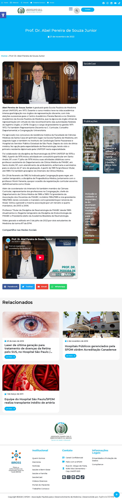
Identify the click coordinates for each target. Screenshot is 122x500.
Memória (36, 462)
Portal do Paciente (41, 485)
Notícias (36, 466)
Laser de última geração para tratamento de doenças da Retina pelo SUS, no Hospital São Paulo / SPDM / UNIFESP (28, 349)
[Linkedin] (111, 3)
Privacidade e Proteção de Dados (104, 459)
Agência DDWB (106, 497)
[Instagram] (107, 3)
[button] (3, 15)
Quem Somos (38, 458)
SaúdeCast (37, 477)
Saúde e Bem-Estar (41, 469)
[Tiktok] (119, 3)
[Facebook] (103, 3)
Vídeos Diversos (39, 481)
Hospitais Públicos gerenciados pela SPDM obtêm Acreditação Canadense (90, 348)
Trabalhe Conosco (40, 489)
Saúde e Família (39, 473)
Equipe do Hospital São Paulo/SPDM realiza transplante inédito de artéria (30, 401)
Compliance (97, 464)
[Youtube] (115, 3)
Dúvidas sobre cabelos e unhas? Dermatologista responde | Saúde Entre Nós (111, 154)
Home (4, 56)
